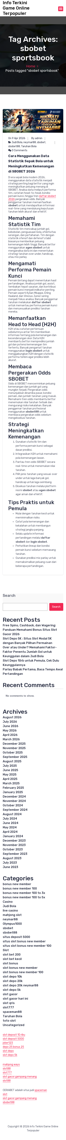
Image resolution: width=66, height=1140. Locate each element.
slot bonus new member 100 (23, 972)
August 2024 (12, 814)
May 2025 (9, 774)
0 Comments (19, 150)
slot (5, 1094)
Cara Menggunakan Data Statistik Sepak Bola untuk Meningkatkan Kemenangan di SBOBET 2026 (31, 163)
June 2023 (10, 867)
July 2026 (10, 721)
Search (9, 595)
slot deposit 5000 (13, 1038)
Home (30, 66)
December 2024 (14, 796)
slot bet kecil (12, 959)
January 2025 (13, 792)
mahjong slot (12, 915)
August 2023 (12, 858)
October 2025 (13, 752)
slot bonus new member (20, 968)
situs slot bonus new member (24, 941)
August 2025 (12, 761)
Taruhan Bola (28, 146)
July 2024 (10, 818)
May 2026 (10, 730)
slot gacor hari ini (15, 998)
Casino (8, 901)
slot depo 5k (12, 990)
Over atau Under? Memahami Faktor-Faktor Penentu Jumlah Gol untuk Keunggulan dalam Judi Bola (30, 652)
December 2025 (14, 743)
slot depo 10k (12, 976)
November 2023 (14, 845)
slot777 (8, 1007)
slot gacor (10, 994)
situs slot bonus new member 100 (27, 945)
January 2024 (13, 836)
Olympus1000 (12, 923)
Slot (6, 950)
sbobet (41, 142)
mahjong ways (11, 1064)
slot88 (7, 1068)
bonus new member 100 (20, 888)
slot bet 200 (12, 954)
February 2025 (13, 787)
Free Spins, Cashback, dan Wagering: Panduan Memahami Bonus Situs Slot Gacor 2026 (30, 630)
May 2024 (10, 827)
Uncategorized (13, 1025)
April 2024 (10, 832)
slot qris (9, 1003)
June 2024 (10, 823)
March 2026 (11, 739)
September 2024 (15, 810)
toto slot (9, 1020)
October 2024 (13, 805)
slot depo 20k (13, 981)
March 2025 (11, 783)
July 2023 (10, 862)
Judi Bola (17, 142)
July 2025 (10, 765)
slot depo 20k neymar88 (20, 985)
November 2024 (14, 801)
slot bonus (10, 963)
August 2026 (12, 717)
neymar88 (29, 142)
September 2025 (15, 757)
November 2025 (14, 748)
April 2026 (10, 735)
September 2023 (15, 854)
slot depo (8, 1050)
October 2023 (13, 849)
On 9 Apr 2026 (16, 138)
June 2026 (10, 726)
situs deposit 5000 (16, 937)
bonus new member (17, 884)
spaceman (40, 1090)
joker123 (8, 1042)
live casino (10, 910)
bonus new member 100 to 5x (24, 897)
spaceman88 (12, 1012)
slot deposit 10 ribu (14, 1034)
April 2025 (10, 779)
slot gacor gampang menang (20, 1076)
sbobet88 (14, 146)
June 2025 (10, 770)
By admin (36, 138)
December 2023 (14, 840)
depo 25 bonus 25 (13, 1046)
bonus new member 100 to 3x (24, 893)
